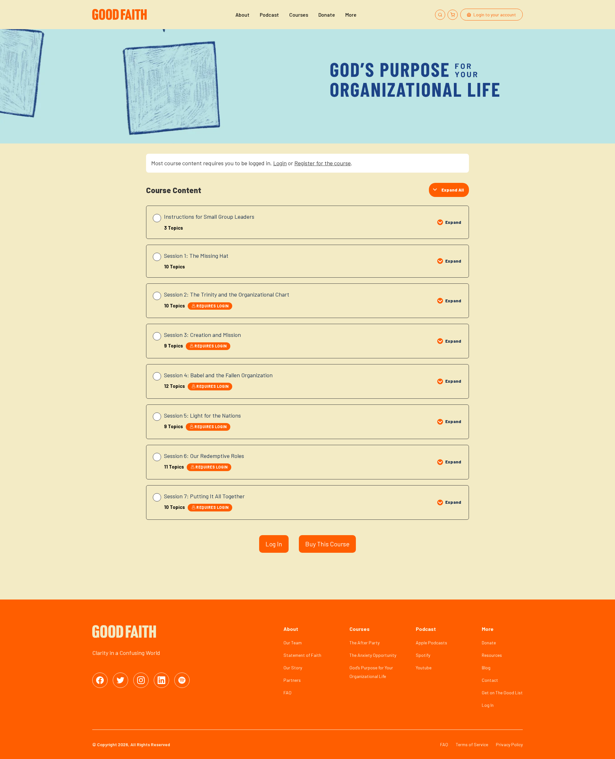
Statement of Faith (302, 655)
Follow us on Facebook (100, 680)
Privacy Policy (509, 744)
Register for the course (322, 163)
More (351, 15)
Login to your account (494, 14)
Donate (326, 15)
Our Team (292, 642)
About (242, 15)
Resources (492, 655)
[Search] (440, 15)
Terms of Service (472, 744)
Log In (274, 544)
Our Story (292, 667)
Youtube (423, 667)
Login (280, 163)
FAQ (287, 692)
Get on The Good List (502, 692)
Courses (298, 15)
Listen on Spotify (182, 680)
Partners (292, 680)
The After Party (364, 642)
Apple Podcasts (431, 642)
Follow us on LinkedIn (161, 680)
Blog (486, 667)
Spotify (423, 655)
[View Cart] (452, 15)
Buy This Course (327, 544)
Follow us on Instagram (141, 680)
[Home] (120, 14)
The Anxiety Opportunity (372, 655)
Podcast (269, 15)
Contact (490, 680)
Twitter (120, 680)
